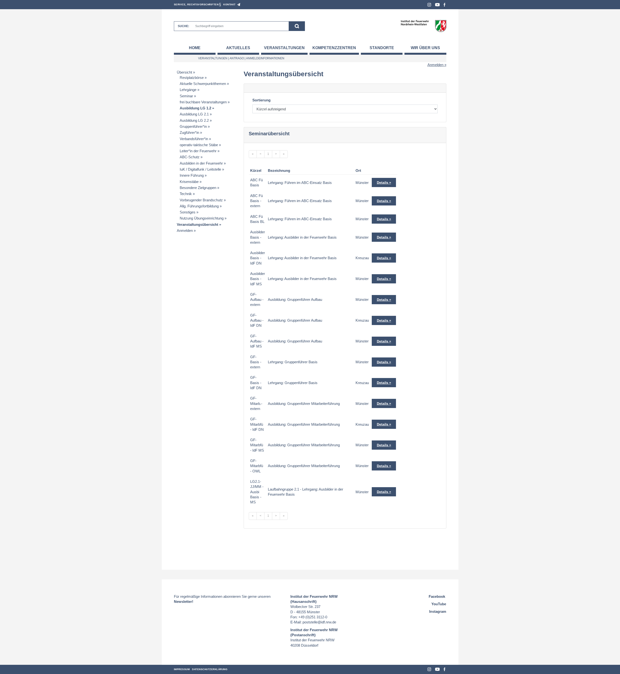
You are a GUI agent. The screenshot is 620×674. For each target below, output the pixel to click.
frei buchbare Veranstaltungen (203, 102)
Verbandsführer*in (194, 139)
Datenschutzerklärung (209, 669)
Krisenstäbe (189, 182)
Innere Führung (192, 175)
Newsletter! (183, 601)
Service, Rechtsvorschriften (196, 4)
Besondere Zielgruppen (198, 188)
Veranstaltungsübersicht (197, 224)
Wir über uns (425, 48)
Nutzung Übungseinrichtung (202, 218)
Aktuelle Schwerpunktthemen (203, 84)
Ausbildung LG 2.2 (194, 120)
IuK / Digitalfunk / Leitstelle (200, 169)
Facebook (444, 5)
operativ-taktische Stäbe (199, 145)
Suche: (183, 26)
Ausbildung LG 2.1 (194, 114)
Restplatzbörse (192, 78)
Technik (186, 194)
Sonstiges (187, 212)
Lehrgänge (188, 90)
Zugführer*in (189, 132)
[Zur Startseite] (423, 26)
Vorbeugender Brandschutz (201, 200)
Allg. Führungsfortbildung (199, 206)
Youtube (437, 5)
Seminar (186, 96)
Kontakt (229, 4)
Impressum (182, 669)
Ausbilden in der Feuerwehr (201, 163)
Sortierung (261, 100)
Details (382, 182)
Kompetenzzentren (334, 48)
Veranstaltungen (284, 48)
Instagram (429, 5)
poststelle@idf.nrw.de (319, 622)
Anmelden (435, 65)
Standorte (382, 48)
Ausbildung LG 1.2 (195, 108)
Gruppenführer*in (193, 126)
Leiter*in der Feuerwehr (198, 151)
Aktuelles (238, 48)
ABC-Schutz (190, 157)
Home (195, 48)
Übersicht (184, 72)
